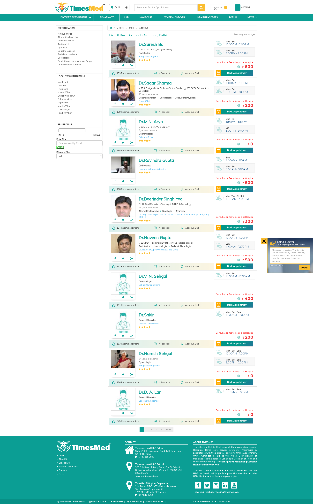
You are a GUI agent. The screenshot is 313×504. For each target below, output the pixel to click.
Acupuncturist (65, 33)
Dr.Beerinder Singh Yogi (161, 198)
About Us (63, 459)
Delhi (131, 27)
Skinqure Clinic (146, 137)
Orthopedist (145, 165)
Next (168, 429)
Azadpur (143, 27)
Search (60, 147)
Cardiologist (63, 57)
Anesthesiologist (66, 40)
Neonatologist (161, 246)
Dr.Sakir (146, 314)
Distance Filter (63, 152)
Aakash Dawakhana (149, 323)
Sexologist (167, 211)
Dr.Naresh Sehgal (155, 353)
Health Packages (207, 17)
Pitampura (63, 89)
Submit (304, 267)
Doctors (120, 27)
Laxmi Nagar (64, 109)
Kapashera (63, 102)
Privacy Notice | (99, 501)
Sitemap (63, 470)
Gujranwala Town (66, 95)
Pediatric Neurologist (181, 246)
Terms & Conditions (68, 466)
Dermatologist (146, 133)
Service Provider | (155, 501)
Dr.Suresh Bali (152, 44)
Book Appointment (237, 73)
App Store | (119, 501)
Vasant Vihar (64, 92)
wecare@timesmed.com (227, 492)
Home (61, 455)
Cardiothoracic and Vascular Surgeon (76, 61)
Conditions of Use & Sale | (73, 501)
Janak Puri (63, 82)
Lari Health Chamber (149, 400)
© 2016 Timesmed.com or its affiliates (211, 501)
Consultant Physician (185, 97)
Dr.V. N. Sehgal (153, 276)
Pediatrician (144, 53)
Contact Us (64, 462)
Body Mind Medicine (67, 54)
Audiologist (63, 44)
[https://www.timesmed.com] (111, 28)
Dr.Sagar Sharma (155, 82)
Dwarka (62, 85)
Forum (233, 17)
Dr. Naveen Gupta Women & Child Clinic (158, 249)
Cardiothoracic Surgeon (69, 64)
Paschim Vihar (65, 113)
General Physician (147, 97)
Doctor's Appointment (73, 17)
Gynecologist (145, 362)
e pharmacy (107, 17)
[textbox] (166, 7)
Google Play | (137, 501)
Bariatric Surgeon (66, 51)
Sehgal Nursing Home (149, 56)
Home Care (146, 17)
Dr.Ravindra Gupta (156, 160)
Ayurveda (62, 47)
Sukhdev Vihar (65, 99)
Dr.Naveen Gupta (155, 237)
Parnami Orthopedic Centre (152, 169)
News (250, 17)
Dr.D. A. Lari (150, 392)
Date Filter (61, 139)
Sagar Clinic (144, 101)
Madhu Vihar (64, 106)
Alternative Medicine (68, 37)
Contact (130, 442)
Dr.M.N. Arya (151, 121)
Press (61, 474)
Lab (126, 17)
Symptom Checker (174, 17)
